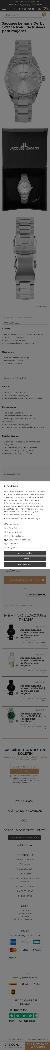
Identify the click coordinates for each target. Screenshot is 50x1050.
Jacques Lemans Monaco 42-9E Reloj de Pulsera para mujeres (32, 634)
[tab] (25, 316)
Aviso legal (24, 800)
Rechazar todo (25, 564)
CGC (24, 820)
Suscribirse (24, 771)
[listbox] (11, 632)
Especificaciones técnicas (19, 317)
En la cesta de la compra (24, 580)
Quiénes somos (25, 913)
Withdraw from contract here (24, 837)
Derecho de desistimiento (24, 830)
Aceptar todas (25, 553)
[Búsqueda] (44, 14)
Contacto (24, 844)
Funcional (13, 543)
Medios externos (16, 536)
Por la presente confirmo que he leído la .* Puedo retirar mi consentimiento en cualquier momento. (26, 779)
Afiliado (25, 916)
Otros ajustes (10, 547)
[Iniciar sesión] (39, 8)
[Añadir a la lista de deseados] (16, 638)
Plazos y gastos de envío (25, 977)
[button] (35, 596)
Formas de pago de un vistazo (25, 935)
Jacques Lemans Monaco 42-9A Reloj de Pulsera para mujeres (32, 690)
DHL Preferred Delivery (20, 540)
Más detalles (11, 323)
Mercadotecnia (16, 532)
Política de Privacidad (24, 810)
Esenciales (14, 524)
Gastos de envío (25, 606)
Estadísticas (14, 528)
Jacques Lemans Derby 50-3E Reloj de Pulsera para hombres (33, 717)
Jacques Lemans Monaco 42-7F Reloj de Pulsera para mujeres (32, 662)
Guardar (25, 558)
